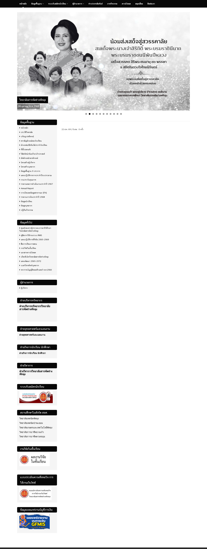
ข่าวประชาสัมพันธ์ (95, 4)
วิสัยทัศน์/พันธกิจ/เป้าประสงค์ (33, 154)
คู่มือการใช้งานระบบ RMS (31, 235)
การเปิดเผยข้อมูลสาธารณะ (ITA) (34, 193)
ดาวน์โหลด (126, 4)
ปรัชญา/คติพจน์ (27, 136)
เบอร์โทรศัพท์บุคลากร (30, 265)
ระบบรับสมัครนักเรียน (57, 4)
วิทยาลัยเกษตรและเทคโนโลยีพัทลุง (35, 427)
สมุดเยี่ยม (139, 4)
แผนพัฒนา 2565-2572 (31, 261)
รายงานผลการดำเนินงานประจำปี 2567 (37, 184)
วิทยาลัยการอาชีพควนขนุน (32, 436)
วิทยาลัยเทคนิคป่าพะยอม (31, 423)
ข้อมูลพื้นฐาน (36, 4)
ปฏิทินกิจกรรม (27, 210)
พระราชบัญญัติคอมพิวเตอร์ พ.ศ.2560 (36, 270)
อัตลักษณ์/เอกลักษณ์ (29, 158)
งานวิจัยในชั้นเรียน (28, 248)
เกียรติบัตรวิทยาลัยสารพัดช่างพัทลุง (35, 257)
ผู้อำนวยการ (77, 4)
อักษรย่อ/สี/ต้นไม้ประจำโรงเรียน (34, 145)
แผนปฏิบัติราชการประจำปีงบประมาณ (36, 175)
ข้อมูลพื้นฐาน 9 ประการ (30, 171)
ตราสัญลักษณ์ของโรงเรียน (31, 141)
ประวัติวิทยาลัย (27, 132)
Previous (14, 60)
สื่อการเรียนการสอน (29, 244)
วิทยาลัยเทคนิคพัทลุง (29, 418)
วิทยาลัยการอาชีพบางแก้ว (31, 432)
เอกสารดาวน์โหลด (28, 252)
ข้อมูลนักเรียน (26, 201)
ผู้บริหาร (24, 288)
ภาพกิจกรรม (112, 4)
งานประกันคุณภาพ (28, 180)
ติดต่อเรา (151, 4)
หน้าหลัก (23, 4)
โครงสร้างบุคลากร (28, 167)
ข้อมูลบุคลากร (26, 205)
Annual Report (27, 188)
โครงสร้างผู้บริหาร (28, 162)
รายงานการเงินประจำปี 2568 (33, 197)
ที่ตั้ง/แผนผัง (26, 149)
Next (193, 60)
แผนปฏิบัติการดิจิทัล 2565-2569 (35, 239)
